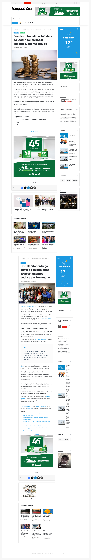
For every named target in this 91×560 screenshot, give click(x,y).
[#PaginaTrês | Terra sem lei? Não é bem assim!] (64, 158)
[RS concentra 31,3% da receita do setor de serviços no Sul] (34, 225)
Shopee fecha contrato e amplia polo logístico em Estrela (48, 231)
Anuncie (61, 18)
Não (18, 124)
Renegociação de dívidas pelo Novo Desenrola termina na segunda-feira (19, 231)
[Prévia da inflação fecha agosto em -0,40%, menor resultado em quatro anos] (34, 239)
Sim (18, 122)
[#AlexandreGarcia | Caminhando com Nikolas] (64, 151)
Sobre (33, 18)
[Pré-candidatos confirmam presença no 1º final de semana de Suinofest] (64, 141)
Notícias (19, 18)
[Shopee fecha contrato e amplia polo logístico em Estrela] (48, 225)
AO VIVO (15, 23)
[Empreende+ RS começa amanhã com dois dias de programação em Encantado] (48, 239)
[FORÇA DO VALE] (22, 9)
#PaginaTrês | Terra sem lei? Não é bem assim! (73, 158)
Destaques (19, 29)
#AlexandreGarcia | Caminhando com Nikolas (73, 151)
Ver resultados (34, 131)
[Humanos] (64, 135)
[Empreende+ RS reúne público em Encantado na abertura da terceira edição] (20, 239)
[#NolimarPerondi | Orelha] (64, 166)
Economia (22, 32)
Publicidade (34, 134)
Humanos (71, 134)
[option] (68, 201)
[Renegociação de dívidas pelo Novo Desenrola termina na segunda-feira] (20, 225)
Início (13, 18)
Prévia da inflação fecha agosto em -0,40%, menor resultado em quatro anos (34, 246)
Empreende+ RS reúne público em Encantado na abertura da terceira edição (20, 246)
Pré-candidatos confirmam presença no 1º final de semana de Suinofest (73, 142)
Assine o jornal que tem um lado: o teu (47, 18)
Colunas (26, 18)
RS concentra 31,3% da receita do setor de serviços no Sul (33, 231)
